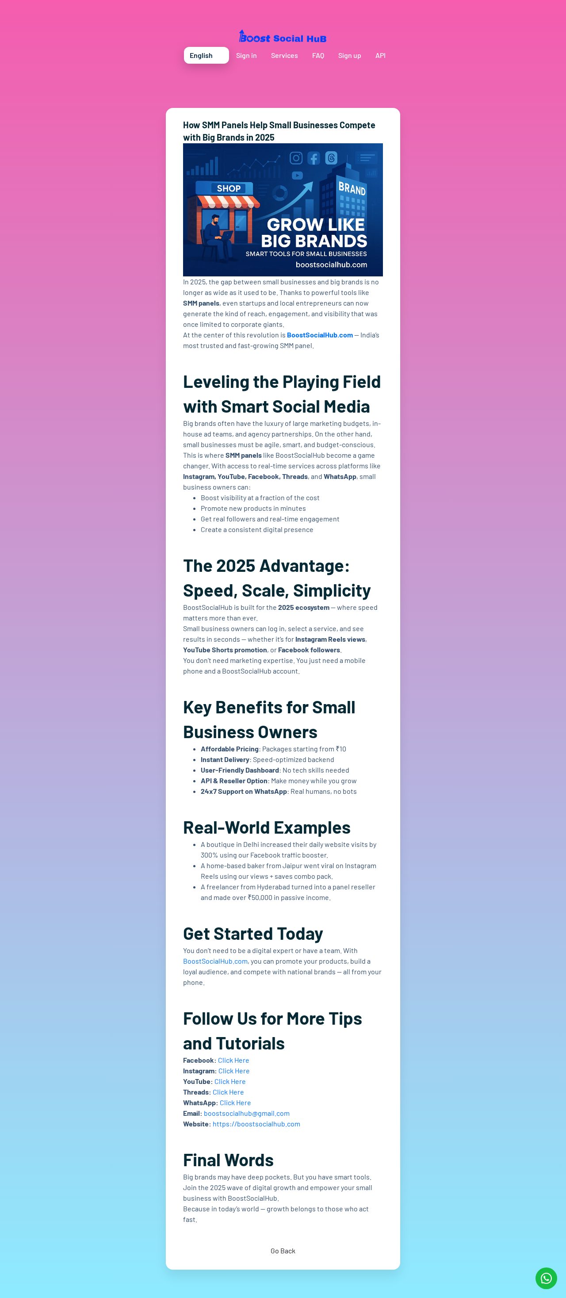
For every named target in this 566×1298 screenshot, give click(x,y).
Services (284, 55)
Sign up (349, 55)
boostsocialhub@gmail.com (247, 1113)
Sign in (246, 55)
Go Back (283, 1250)
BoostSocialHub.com (320, 334)
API (380, 55)
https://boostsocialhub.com (256, 1123)
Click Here (233, 1060)
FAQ (318, 55)
